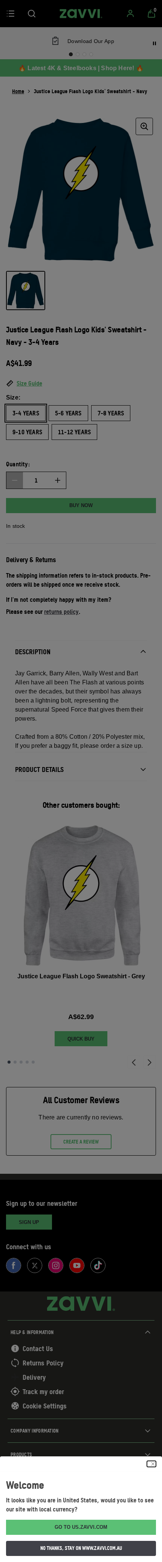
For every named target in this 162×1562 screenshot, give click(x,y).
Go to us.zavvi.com (81, 1527)
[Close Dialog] (151, 1464)
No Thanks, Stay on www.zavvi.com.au (81, 1548)
